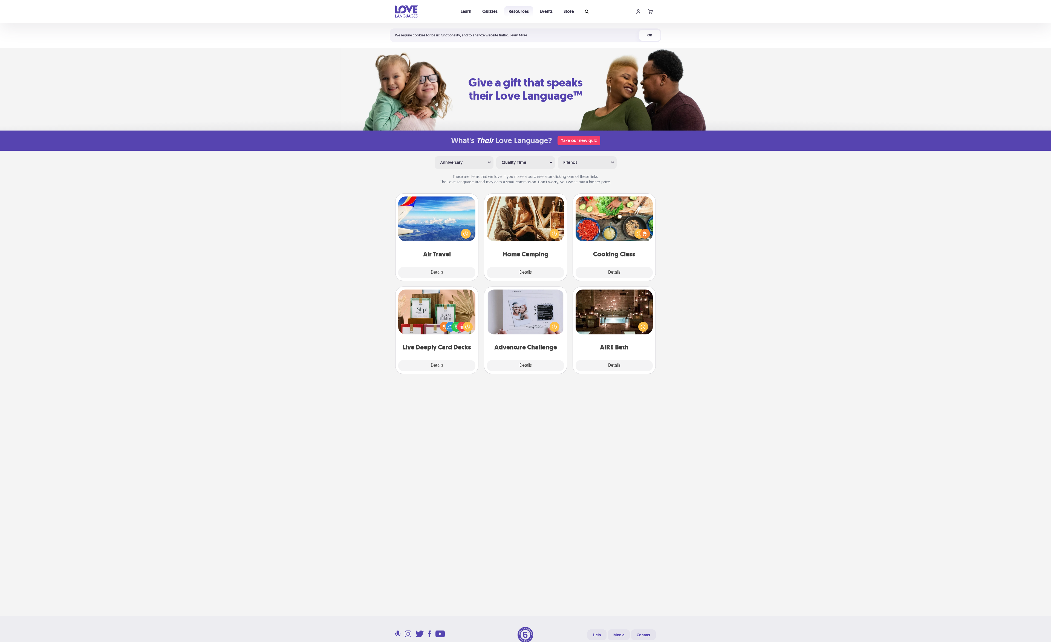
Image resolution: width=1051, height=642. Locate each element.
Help (597, 634)
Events (546, 11)
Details (437, 272)
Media (618, 634)
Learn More (518, 35)
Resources (519, 11)
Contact (643, 634)
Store (569, 11)
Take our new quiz (579, 140)
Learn (466, 11)
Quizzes (490, 11)
